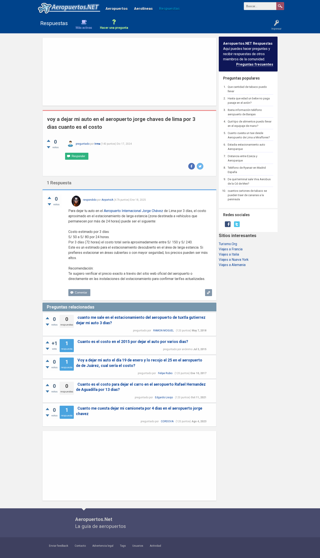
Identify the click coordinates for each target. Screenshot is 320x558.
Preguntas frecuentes (254, 64)
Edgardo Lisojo (164, 397)
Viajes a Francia (231, 249)
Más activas (84, 27)
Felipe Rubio (165, 373)
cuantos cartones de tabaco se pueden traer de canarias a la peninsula (247, 195)
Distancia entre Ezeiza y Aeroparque (242, 158)
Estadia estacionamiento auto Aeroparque (246, 147)
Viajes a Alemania (232, 265)
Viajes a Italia (229, 254)
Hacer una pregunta (114, 27)
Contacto (80, 545)
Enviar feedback (58, 545)
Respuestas (169, 8)
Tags (123, 545)
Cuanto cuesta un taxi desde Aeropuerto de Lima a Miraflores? (249, 135)
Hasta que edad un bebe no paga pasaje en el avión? (249, 100)
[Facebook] (191, 166)
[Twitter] (200, 166)
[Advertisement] (129, 71)
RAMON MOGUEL (163, 330)
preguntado (82, 143)
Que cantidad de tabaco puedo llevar (247, 89)
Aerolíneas (143, 8)
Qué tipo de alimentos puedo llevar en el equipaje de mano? (249, 123)
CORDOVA (167, 421)
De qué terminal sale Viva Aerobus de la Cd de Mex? (249, 181)
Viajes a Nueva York (234, 260)
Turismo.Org (228, 244)
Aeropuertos (117, 8)
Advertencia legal (102, 545)
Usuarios (137, 545)
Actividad (155, 545)
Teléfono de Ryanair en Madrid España (247, 170)
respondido (89, 199)
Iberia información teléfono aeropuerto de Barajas (245, 112)
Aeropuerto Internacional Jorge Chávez (133, 211)
